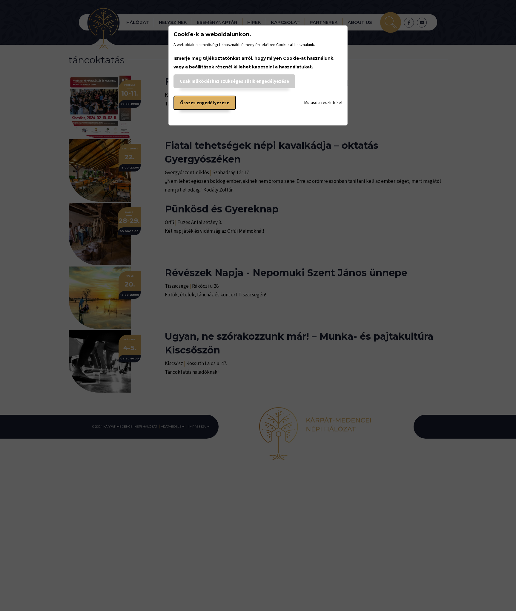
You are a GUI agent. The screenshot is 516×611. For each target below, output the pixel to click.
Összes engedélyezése (204, 102)
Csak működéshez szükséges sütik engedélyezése (234, 81)
